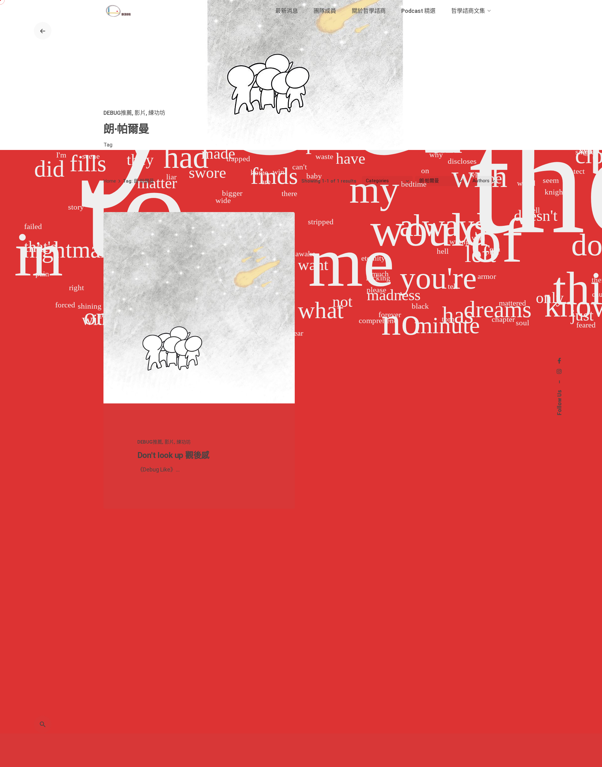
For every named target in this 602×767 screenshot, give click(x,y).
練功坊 (156, 112)
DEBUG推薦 (117, 112)
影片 (140, 112)
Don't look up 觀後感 (173, 455)
